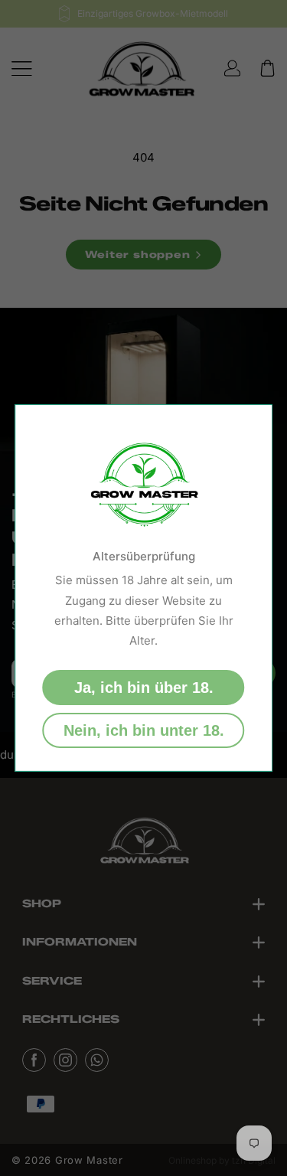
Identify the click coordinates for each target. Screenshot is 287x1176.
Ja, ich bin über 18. (144, 687)
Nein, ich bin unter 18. (144, 730)
